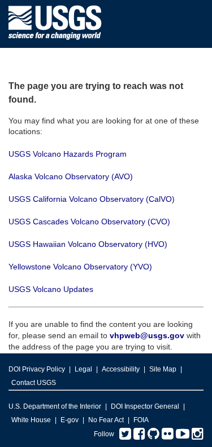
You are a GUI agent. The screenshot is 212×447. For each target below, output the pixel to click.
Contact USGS (33, 383)
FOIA (141, 420)
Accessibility (121, 369)
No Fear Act (106, 420)
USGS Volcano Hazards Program (67, 153)
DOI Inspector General (145, 406)
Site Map (162, 369)
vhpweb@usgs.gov (147, 335)
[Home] (55, 42)
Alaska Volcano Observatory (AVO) (70, 176)
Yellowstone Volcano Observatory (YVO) (80, 266)
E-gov (69, 420)
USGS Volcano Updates (50, 289)
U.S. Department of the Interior (54, 406)
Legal (83, 369)
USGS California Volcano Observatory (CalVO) (91, 198)
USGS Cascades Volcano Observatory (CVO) (89, 221)
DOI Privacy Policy (36, 369)
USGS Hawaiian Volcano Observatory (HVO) (87, 244)
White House (31, 420)
